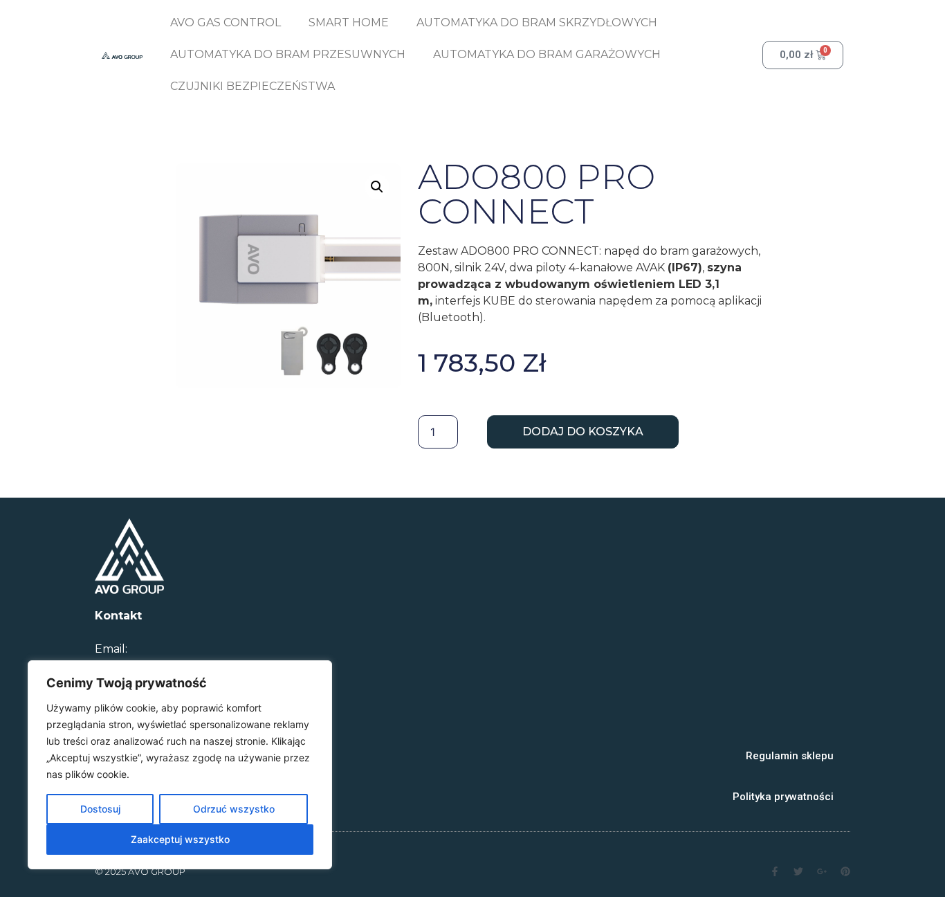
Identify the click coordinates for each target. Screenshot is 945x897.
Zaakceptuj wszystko (180, 839)
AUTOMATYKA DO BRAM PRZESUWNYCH (287, 54)
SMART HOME (349, 22)
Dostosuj (100, 809)
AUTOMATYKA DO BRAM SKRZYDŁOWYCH (536, 22)
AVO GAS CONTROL (225, 22)
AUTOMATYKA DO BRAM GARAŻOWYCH (547, 54)
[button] (377, 186)
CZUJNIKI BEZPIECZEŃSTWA (252, 86)
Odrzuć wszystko (234, 809)
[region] (180, 764)
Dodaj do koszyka (582, 431)
